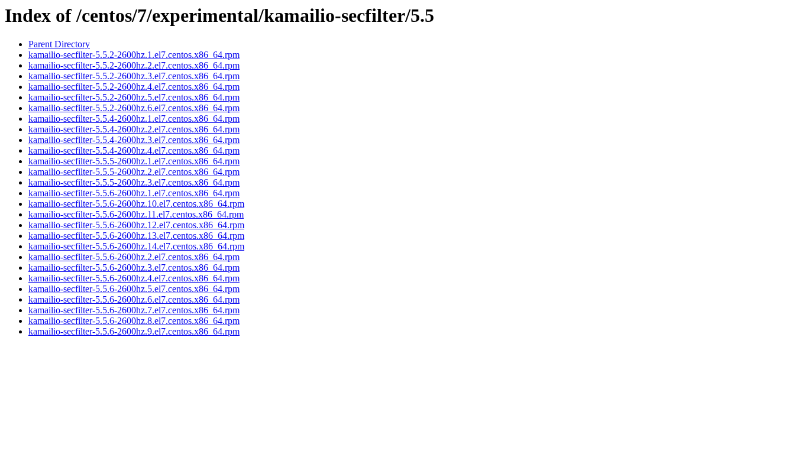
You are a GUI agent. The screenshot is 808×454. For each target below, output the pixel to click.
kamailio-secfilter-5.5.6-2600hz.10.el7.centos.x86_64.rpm (136, 204)
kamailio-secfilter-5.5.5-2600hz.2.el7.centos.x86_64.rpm (134, 172)
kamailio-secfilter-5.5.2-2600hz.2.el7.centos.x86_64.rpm (134, 65)
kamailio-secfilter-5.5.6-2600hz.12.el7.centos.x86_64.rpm (136, 225)
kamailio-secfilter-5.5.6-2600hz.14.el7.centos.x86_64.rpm (136, 246)
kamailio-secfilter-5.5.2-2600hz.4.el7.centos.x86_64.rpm (134, 87)
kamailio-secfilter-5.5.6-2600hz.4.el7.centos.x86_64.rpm (134, 278)
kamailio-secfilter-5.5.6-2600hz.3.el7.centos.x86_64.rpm (134, 267)
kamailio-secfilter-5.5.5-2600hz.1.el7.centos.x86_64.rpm (134, 161)
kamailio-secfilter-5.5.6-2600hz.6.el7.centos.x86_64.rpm (134, 299)
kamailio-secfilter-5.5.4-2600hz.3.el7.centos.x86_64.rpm (134, 140)
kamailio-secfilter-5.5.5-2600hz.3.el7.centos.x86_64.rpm (134, 182)
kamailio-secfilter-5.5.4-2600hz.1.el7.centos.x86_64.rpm (134, 119)
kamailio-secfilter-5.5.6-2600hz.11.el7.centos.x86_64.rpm (136, 214)
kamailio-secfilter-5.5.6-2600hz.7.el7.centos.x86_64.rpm (134, 310)
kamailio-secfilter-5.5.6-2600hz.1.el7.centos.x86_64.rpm (134, 193)
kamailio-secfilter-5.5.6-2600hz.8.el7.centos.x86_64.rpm (134, 321)
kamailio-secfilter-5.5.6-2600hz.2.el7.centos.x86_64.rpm (134, 257)
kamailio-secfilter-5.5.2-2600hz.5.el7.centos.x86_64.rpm (134, 97)
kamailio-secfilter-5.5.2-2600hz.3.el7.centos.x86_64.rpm (134, 76)
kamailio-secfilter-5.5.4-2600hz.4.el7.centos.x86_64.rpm (134, 150)
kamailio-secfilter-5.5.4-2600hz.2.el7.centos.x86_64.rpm (134, 129)
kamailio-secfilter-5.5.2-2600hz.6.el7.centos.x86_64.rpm (134, 108)
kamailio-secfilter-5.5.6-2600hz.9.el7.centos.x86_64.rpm (134, 331)
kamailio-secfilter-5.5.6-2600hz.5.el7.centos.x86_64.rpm (134, 289)
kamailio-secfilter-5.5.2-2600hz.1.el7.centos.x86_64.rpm (134, 55)
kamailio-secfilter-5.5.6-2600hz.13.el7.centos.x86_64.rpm (136, 236)
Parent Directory (59, 44)
